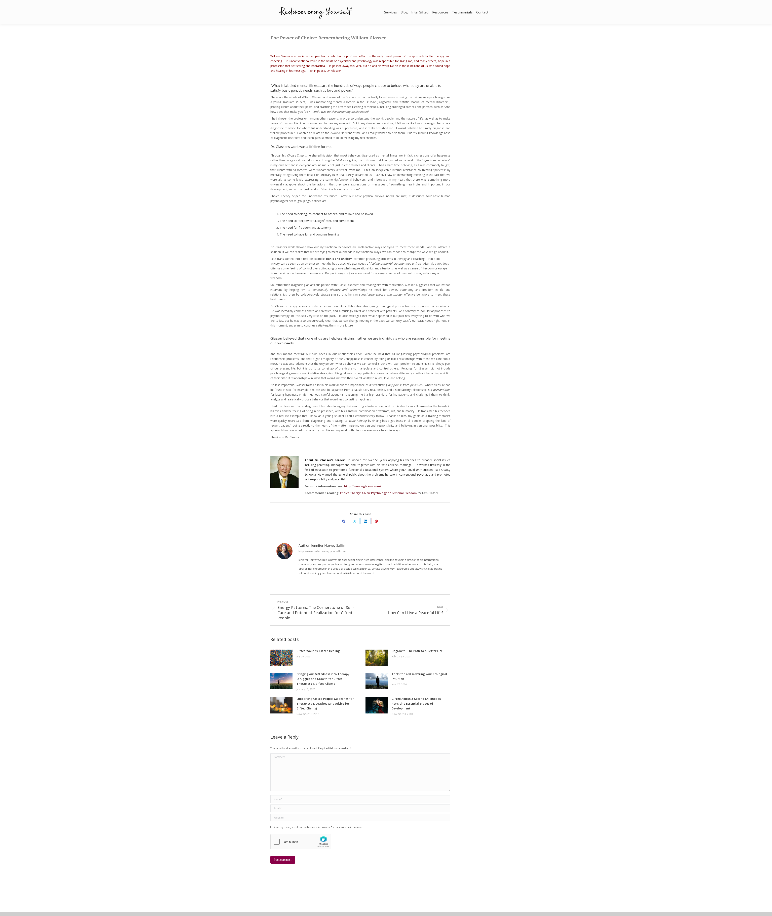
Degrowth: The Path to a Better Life (417, 651)
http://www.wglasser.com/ (362, 486)
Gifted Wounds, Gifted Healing (318, 651)
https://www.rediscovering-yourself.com (322, 551)
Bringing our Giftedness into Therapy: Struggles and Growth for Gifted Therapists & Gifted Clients (323, 679)
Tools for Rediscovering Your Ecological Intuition (419, 676)
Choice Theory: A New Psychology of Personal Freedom (378, 493)
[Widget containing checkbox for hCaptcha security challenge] (300, 841)
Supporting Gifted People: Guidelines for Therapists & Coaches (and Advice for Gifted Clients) (325, 703)
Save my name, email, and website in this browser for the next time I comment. (318, 827)
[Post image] (281, 658)
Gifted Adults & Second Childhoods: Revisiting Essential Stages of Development (416, 703)
